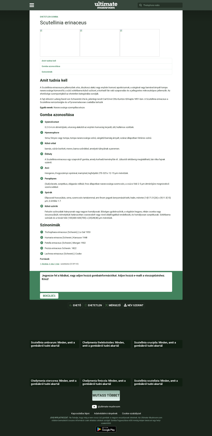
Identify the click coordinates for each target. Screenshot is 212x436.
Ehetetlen (95, 305)
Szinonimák (47, 72)
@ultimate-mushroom (108, 406)
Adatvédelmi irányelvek (105, 413)
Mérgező (115, 305)
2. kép (51, 264)
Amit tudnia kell (49, 61)
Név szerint (135, 305)
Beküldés (49, 295)
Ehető (77, 305)
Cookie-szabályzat (131, 413)
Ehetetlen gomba (49, 17)
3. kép (56, 264)
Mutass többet (106, 395)
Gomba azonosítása (51, 66)
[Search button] (140, 5)
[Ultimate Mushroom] (106, 5)
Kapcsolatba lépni (80, 413)
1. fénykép (44, 264)
